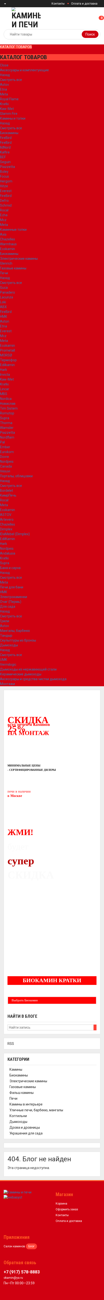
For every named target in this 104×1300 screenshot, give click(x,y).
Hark (3, 370)
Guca (4, 287)
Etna (3, 89)
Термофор (8, 360)
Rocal (4, 210)
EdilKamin (7, 539)
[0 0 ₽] (103, 18)
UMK (3, 660)
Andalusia (7, 553)
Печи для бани (11, 587)
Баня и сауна (10, 568)
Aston (4, 321)
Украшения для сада (26, 1133)
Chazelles (7, 239)
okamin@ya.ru (13, 1277)
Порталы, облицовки (16, 476)
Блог (31, 1246)
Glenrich (6, 263)
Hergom (6, 181)
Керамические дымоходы (20, 674)
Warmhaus (8, 244)
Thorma (6, 423)
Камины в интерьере (26, 1104)
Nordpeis (7, 461)
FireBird (6, 138)
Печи (4, 273)
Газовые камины (13, 268)
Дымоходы (9, 645)
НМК (3, 316)
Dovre (4, 457)
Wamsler (7, 428)
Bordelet (6, 490)
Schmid (6, 205)
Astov (4, 85)
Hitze (4, 186)
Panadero (7, 292)
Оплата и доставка (84, 3)
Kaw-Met (7, 109)
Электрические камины (19, 258)
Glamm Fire (8, 114)
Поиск (90, 34)
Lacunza (6, 297)
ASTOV (5, 515)
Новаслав (7, 403)
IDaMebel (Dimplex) (15, 534)
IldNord (5, 147)
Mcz (3, 220)
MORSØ (6, 355)
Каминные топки (13, 229)
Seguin (5, 162)
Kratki (4, 104)
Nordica (6, 399)
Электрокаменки (13, 597)
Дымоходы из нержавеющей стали (28, 669)
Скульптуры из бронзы (18, 640)
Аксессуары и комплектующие (24, 70)
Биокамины (9, 133)
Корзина (61, 1203)
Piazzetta (7, 167)
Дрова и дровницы (24, 1127)
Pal (2, 442)
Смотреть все (11, 80)
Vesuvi (5, 471)
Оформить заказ (67, 1209)
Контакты (58, 3)
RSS (10, 1044)
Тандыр (6, 635)
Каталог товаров (16, 47)
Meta (4, 94)
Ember (5, 447)
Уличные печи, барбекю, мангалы (36, 1110)
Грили (4, 621)
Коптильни (18, 1116)
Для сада (7, 606)
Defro (4, 200)
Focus (4, 176)
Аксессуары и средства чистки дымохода (33, 679)
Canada (6, 466)
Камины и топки (12, 118)
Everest (6, 191)
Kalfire (5, 152)
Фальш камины (21, 1093)
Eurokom (7, 452)
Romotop (7, 413)
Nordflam (7, 437)
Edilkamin (7, 365)
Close (4, 65)
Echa (3, 215)
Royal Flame (9, 99)
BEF (3, 157)
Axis (3, 234)
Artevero (7, 519)
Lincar (4, 389)
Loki (3, 302)
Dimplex (6, 529)
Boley (4, 171)
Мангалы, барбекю (15, 631)
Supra (4, 418)
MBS (3, 394)
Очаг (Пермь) (10, 602)
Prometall (7, 350)
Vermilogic (8, 664)
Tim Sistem (9, 408)
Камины (15, 1069)
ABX (3, 307)
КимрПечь (8, 495)
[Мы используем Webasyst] (13, 1197)
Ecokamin (7, 249)
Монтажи (7, 684)
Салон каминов (14, 1246)
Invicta (5, 374)
